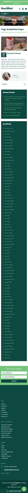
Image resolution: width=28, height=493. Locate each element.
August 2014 (7, 352)
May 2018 (7, 221)
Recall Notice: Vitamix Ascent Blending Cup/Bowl (12, 109)
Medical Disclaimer (6, 437)
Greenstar (4, 406)
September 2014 (9, 349)
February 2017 (8, 265)
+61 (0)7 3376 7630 (15, 491)
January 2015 (8, 337)
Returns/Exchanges (7, 429)
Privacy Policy (5, 435)
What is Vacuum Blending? (12, 115)
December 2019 (9, 178)
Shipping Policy (5, 427)
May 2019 (7, 189)
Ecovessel (4, 412)
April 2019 (7, 192)
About (3, 446)
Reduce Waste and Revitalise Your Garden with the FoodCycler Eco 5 (14, 104)
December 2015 (9, 305)
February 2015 (8, 334)
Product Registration (7, 452)
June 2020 (7, 163)
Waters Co (4, 416)
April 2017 (7, 259)
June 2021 (7, 151)
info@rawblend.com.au (11, 470)
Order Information (6, 425)
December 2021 (9, 149)
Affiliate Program (6, 456)
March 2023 (7, 137)
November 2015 (9, 308)
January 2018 (8, 233)
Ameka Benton (16, 77)
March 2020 (7, 169)
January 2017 (8, 268)
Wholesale (4, 454)
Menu (5, 14)
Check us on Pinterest (16, 476)
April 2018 (7, 224)
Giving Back (4, 458)
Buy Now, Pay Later (6, 431)
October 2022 (8, 143)
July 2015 (7, 320)
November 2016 (9, 273)
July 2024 (7, 134)
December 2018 (9, 201)
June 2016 (7, 288)
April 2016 (7, 294)
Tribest (3, 410)
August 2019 (7, 183)
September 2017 (9, 244)
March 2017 (7, 262)
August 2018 (7, 212)
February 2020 (8, 172)
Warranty (4, 450)
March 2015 (7, 332)
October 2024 (8, 128)
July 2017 (7, 250)
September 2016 (9, 279)
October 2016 (8, 276)
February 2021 (8, 157)
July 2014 (7, 355)
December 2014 (9, 340)
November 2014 (9, 343)
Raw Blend (7, 8)
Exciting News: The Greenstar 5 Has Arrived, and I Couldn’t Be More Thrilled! (14, 98)
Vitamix (3, 404)
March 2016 (7, 297)
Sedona (3, 408)
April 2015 (7, 329)
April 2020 (7, 166)
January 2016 (8, 302)
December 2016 (9, 271)
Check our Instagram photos (9, 476)
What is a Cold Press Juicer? (12, 112)
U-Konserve (4, 414)
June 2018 (7, 218)
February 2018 (8, 230)
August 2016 (7, 282)
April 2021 (7, 154)
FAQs (2, 448)
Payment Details (6, 433)
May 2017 (7, 256)
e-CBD (19, 487)
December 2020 (9, 160)
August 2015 (7, 317)
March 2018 (7, 227)
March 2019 (7, 195)
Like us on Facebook (2, 476)
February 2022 (8, 146)
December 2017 (9, 236)
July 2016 (7, 285)
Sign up (14, 381)
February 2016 (8, 300)
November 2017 (9, 239)
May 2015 (7, 326)
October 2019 (8, 180)
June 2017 (7, 253)
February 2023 (8, 140)
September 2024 (9, 131)
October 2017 (8, 241)
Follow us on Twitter (12, 476)
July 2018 (7, 215)
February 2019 (8, 198)
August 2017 (7, 247)
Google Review (19, 476)
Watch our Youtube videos (5, 476)
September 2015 (9, 314)
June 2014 (7, 358)
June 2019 (7, 186)
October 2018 (8, 207)
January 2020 (8, 175)
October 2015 (8, 311)
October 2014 (8, 346)
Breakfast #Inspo (14, 53)
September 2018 (9, 210)
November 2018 (9, 204)
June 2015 (7, 323)
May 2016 (7, 291)
